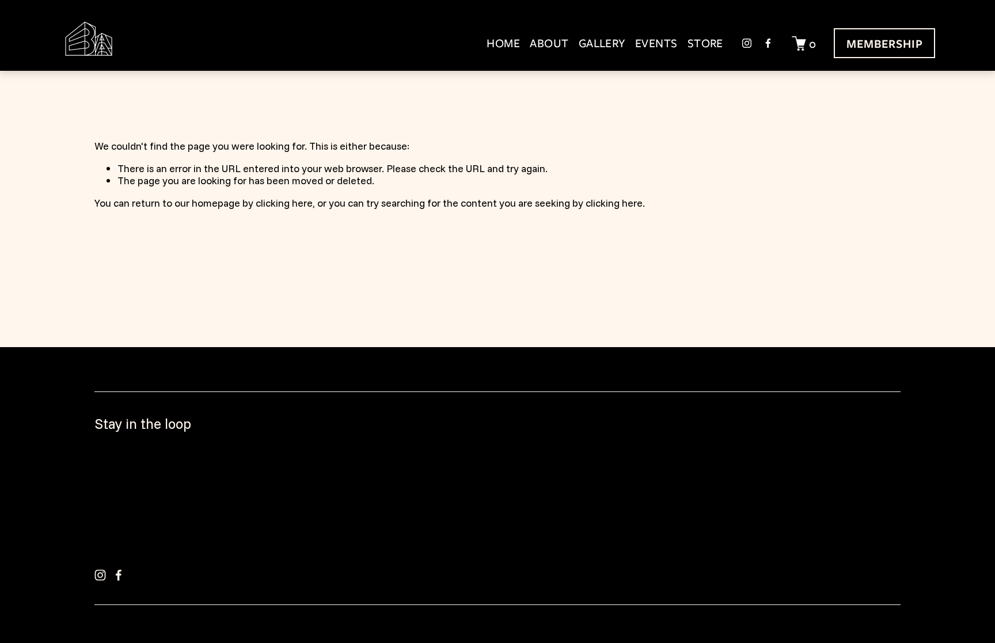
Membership (885, 43)
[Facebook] (768, 43)
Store (705, 43)
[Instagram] (747, 43)
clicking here (284, 202)
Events (656, 43)
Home (503, 43)
